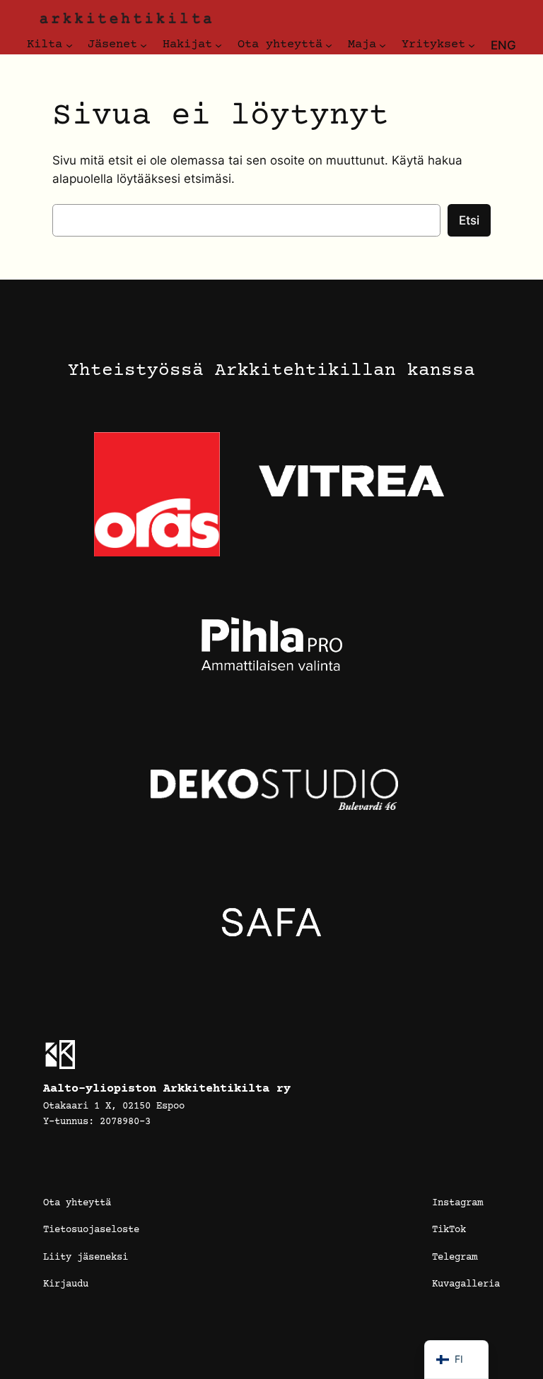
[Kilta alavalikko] (69, 45)
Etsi (469, 220)
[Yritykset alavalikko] (471, 45)
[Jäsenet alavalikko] (143, 45)
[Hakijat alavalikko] (218, 45)
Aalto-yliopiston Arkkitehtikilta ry (167, 1089)
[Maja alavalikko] (382, 45)
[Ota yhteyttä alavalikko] (328, 45)
